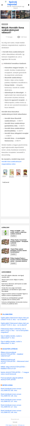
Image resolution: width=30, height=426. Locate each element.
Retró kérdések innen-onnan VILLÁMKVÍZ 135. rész (11, 395)
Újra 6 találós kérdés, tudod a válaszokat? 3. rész (11, 342)
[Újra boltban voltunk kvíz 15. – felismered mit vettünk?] (7, 14)
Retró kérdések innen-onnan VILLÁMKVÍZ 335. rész (11, 389)
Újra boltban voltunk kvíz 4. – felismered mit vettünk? (22, 17)
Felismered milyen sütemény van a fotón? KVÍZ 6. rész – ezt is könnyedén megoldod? (14, 330)
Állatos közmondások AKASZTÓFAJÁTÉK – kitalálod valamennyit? (12, 354)
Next (29, 14)
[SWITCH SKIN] (28, 5)
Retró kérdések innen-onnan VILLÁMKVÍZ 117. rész (11, 406)
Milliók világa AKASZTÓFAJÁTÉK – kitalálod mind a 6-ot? (13, 367)
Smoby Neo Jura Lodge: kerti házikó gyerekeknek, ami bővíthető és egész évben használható (14, 289)
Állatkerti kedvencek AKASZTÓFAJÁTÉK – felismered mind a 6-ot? (14, 361)
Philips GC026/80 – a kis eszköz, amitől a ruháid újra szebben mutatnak (18, 232)
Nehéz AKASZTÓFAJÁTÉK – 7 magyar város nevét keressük (15, 373)
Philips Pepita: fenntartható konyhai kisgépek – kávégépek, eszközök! (19, 241)
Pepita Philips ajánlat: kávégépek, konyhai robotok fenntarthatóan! (18, 250)
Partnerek (15, 422)
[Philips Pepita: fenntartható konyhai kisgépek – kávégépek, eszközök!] (5, 242)
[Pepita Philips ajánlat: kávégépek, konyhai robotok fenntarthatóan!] (5, 251)
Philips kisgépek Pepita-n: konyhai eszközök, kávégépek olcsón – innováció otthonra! (19, 259)
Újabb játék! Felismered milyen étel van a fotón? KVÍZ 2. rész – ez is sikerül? (15, 324)
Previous (1, 14)
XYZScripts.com (21, 425)
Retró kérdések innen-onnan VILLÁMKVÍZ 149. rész (11, 411)
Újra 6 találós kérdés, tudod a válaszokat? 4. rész (11, 337)
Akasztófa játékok (10, 349)
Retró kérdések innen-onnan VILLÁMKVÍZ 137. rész (11, 400)
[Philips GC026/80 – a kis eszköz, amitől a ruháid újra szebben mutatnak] (5, 233)
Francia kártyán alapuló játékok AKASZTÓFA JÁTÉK (12, 378)
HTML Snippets (9, 425)
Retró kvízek (7, 385)
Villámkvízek (7, 314)
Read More (13, 245)
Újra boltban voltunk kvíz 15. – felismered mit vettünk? (7, 17)
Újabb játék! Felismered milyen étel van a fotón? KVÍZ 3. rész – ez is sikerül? (15, 318)
